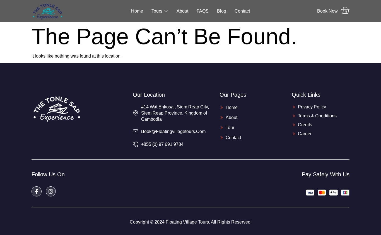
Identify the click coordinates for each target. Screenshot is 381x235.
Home (137, 11)
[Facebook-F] (37, 191)
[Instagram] (51, 191)
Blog (221, 11)
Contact (242, 11)
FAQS (203, 11)
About (182, 11)
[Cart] (345, 10)
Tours (156, 11)
